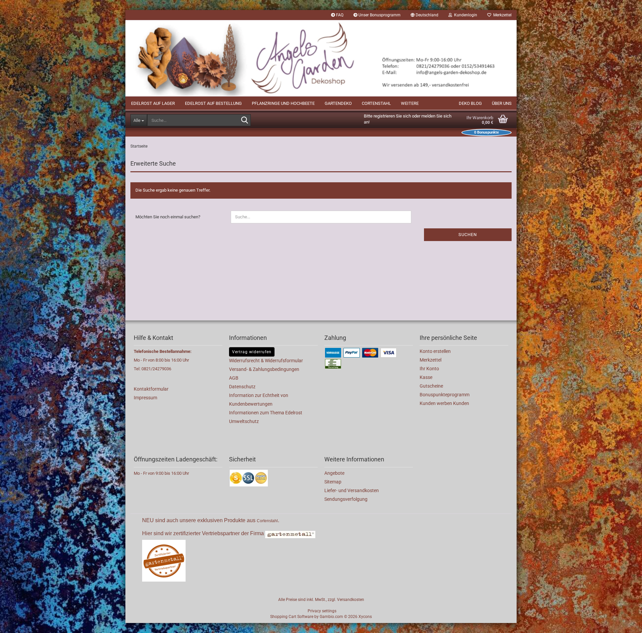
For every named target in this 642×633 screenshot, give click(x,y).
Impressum (145, 397)
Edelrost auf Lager (153, 103)
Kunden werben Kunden (444, 403)
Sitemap (332, 481)
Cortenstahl (376, 103)
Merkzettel (501, 15)
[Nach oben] (624, 623)
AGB (233, 378)
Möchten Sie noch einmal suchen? (167, 216)
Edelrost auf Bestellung (213, 103)
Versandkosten (350, 599)
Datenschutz (242, 386)
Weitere (410, 103)
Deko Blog (470, 103)
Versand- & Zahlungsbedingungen (264, 369)
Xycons (365, 616)
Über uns (502, 103)
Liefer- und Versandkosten (351, 490)
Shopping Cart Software (291, 616)
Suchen (467, 234)
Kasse (426, 377)
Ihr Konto (429, 368)
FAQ (339, 15)
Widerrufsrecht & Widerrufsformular (266, 360)
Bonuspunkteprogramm (444, 394)
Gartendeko (338, 103)
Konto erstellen (435, 351)
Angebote (334, 473)
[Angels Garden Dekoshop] (321, 58)
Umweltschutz (244, 421)
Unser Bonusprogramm (379, 15)
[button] (424, 15)
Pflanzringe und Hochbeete (283, 103)
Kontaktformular (151, 389)
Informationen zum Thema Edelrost (265, 412)
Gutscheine (431, 386)
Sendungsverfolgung (345, 499)
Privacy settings (322, 611)
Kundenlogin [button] (464, 15)
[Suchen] (244, 121)
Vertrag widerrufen (252, 352)
